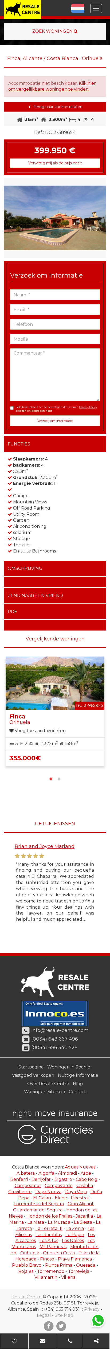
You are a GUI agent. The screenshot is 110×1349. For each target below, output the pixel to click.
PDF (12, 611)
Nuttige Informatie (78, 1075)
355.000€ (25, 758)
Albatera (26, 1173)
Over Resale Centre (48, 1083)
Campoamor (28, 1185)
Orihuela (29, 1252)
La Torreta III (49, 1228)
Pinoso (47, 1259)
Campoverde (59, 1185)
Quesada (85, 1265)
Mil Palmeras (53, 1246)
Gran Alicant (81, 1203)
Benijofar (41, 1179)
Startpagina (31, 1067)
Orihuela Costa (59, 1252)
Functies (19, 444)
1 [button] (51, 778)
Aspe (86, 1173)
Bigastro (63, 1179)
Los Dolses (73, 1240)
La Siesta (83, 1222)
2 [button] (59, 778)
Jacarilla (84, 1216)
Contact (77, 1091)
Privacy (92, 1309)
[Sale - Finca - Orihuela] (55, 218)
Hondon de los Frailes (49, 1216)
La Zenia (75, 1228)
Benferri (19, 1179)
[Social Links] (96, 1341)
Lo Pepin (74, 1234)
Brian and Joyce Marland (44, 846)
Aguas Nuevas (80, 1167)
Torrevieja (78, 1271)
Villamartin (45, 1277)
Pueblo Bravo (26, 1265)
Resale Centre (26, 1296)
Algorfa (46, 1173)
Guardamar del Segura (37, 1209)
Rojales (25, 1271)
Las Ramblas (49, 1234)
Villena (68, 1277)
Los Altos (49, 1240)
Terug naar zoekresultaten (57, 106)
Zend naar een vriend (35, 595)
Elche (61, 1197)
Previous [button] (9, 218)
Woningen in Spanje (68, 1067)
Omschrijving (25, 568)
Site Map (64, 1315)
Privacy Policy (88, 407)
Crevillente (20, 1191)
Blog (78, 1083)
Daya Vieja (76, 1191)
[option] (55, 218)
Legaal (44, 1315)
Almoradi (67, 1173)
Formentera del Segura (39, 1203)
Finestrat (80, 1197)
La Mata (36, 1222)
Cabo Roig (86, 1179)
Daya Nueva (48, 1191)
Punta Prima (58, 1265)
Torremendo (50, 1271)
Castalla (84, 1185)
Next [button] (101, 218)
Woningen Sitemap (44, 1091)
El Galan (42, 1197)
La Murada (59, 1222)
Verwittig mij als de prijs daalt (55, 163)
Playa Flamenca (75, 1259)
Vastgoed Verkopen (33, 1075)
